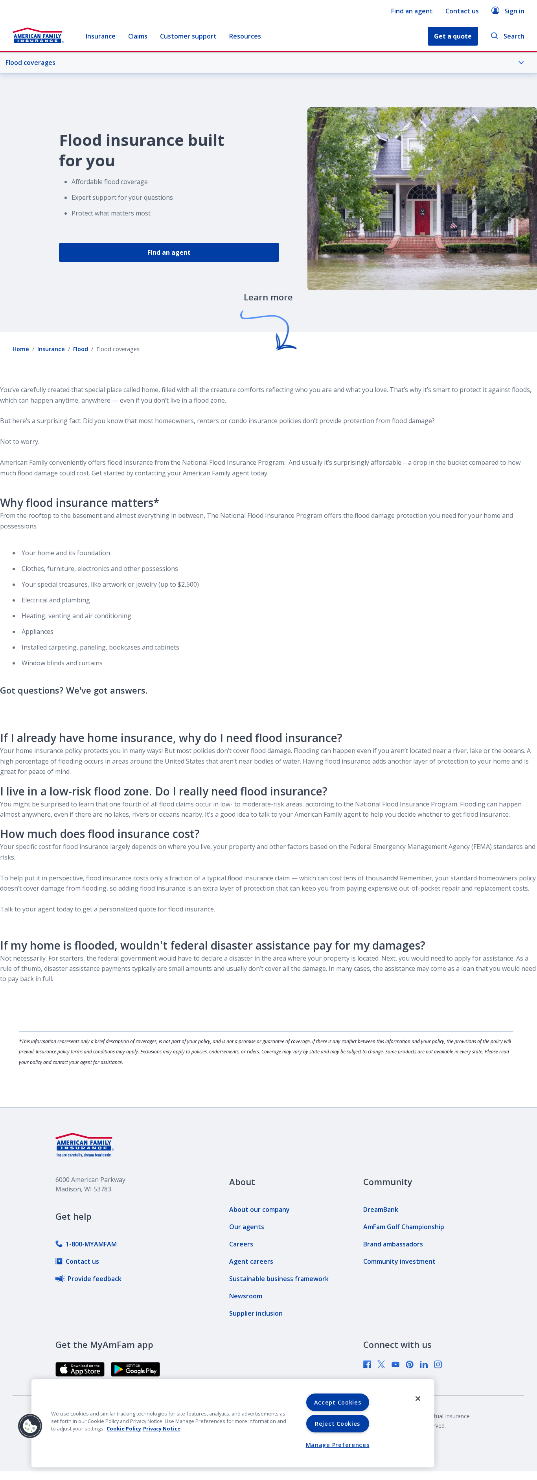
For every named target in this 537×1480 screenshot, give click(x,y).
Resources (245, 36)
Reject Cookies (337, 1423)
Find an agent (412, 11)
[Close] (418, 1398)
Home (21, 349)
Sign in (514, 11)
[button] (30, 1426)
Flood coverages (30, 62)
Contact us (462, 11)
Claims (137, 36)
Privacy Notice (161, 1428)
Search (514, 36)
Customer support (188, 36)
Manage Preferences (338, 1445)
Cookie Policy (124, 1428)
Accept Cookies (337, 1402)
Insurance (101, 36)
